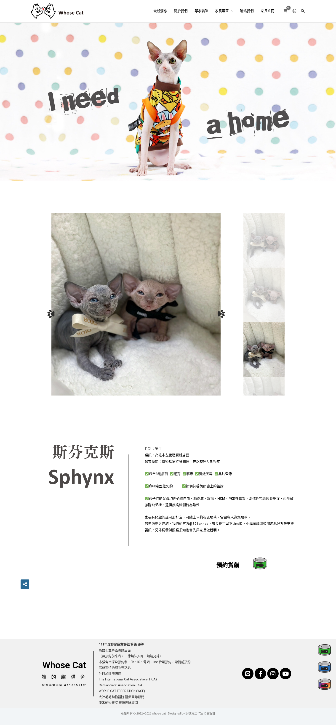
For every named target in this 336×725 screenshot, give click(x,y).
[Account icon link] (294, 11)
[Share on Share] (25, 584)
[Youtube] (285, 673)
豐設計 (210, 713)
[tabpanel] (136, 304)
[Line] (247, 673)
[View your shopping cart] (285, 11)
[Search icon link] (303, 11)
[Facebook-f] (260, 673)
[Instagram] (273, 673)
